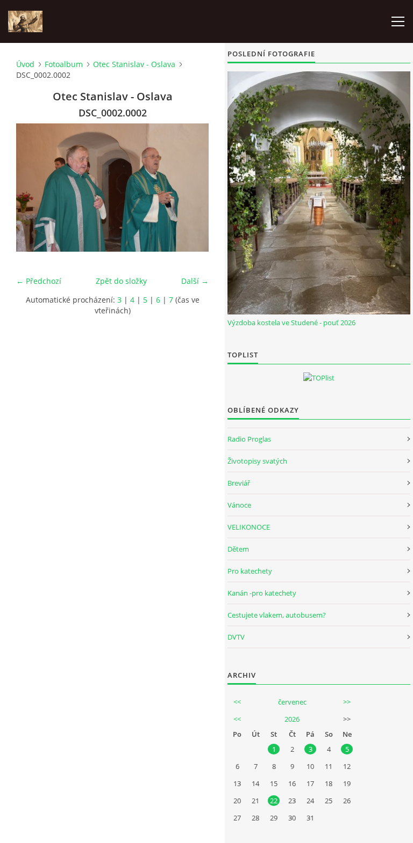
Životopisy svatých (257, 461)
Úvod (25, 64)
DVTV (236, 637)
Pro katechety (249, 571)
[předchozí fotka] (34, 187)
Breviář (238, 483)
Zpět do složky (121, 281)
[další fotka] (191, 187)
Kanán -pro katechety (261, 593)
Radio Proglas (249, 439)
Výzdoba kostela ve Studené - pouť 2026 (291, 322)
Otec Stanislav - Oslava (134, 64)
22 (273, 800)
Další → (195, 281)
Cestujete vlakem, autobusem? (276, 615)
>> (347, 702)
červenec (292, 702)
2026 (292, 719)
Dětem (238, 549)
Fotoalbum (64, 64)
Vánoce (239, 505)
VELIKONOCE (248, 527)
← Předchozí (38, 281)
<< (237, 702)
